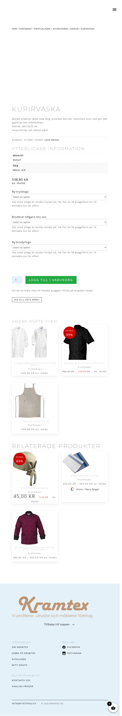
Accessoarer (60, 28)
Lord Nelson (52, 139)
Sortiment (25, 28)
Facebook (73, 647)
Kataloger (19, 659)
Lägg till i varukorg (51, 280)
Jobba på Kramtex (23, 653)
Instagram (74, 653)
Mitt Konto (19, 665)
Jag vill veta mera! (27, 299)
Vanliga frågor (22, 686)
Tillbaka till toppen (57, 624)
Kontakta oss (21, 680)
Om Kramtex (20, 647)
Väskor (74, 28)
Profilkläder (42, 28)
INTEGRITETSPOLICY (24, 703)
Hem (14, 28)
